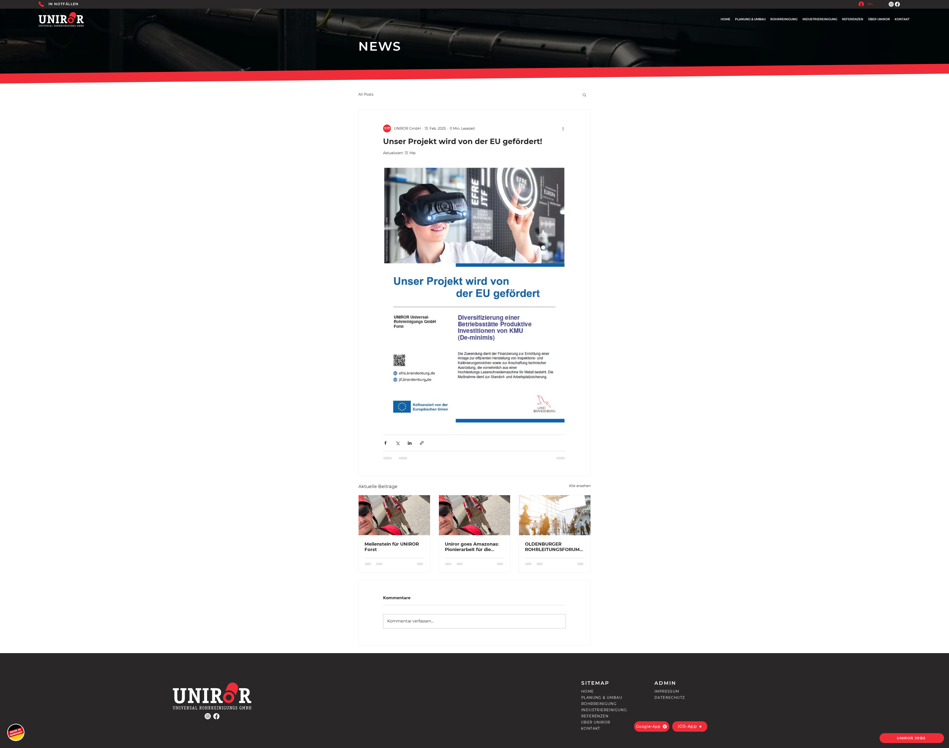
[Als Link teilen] (421, 443)
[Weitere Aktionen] (563, 128)
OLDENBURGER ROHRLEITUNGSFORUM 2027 (552, 546)
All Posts (365, 94)
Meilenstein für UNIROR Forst (392, 546)
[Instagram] (891, 4)
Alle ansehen (580, 486)
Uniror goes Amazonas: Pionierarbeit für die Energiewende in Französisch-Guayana (472, 546)
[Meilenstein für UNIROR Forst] (394, 515)
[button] (584, 95)
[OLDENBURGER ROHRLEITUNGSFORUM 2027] (554, 515)
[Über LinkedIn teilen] (409, 443)
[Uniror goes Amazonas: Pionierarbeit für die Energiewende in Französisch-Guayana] (474, 515)
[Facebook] (897, 4)
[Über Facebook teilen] (385, 443)
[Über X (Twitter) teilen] (397, 443)
